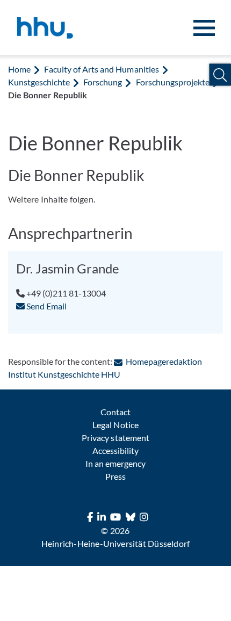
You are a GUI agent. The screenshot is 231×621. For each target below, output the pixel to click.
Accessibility (115, 450)
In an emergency (115, 463)
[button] (220, 75)
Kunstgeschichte (39, 82)
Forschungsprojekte (173, 82)
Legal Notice (115, 425)
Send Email (46, 306)
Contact (115, 412)
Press (115, 476)
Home (19, 69)
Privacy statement (115, 437)
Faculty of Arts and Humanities (101, 69)
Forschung (102, 82)
